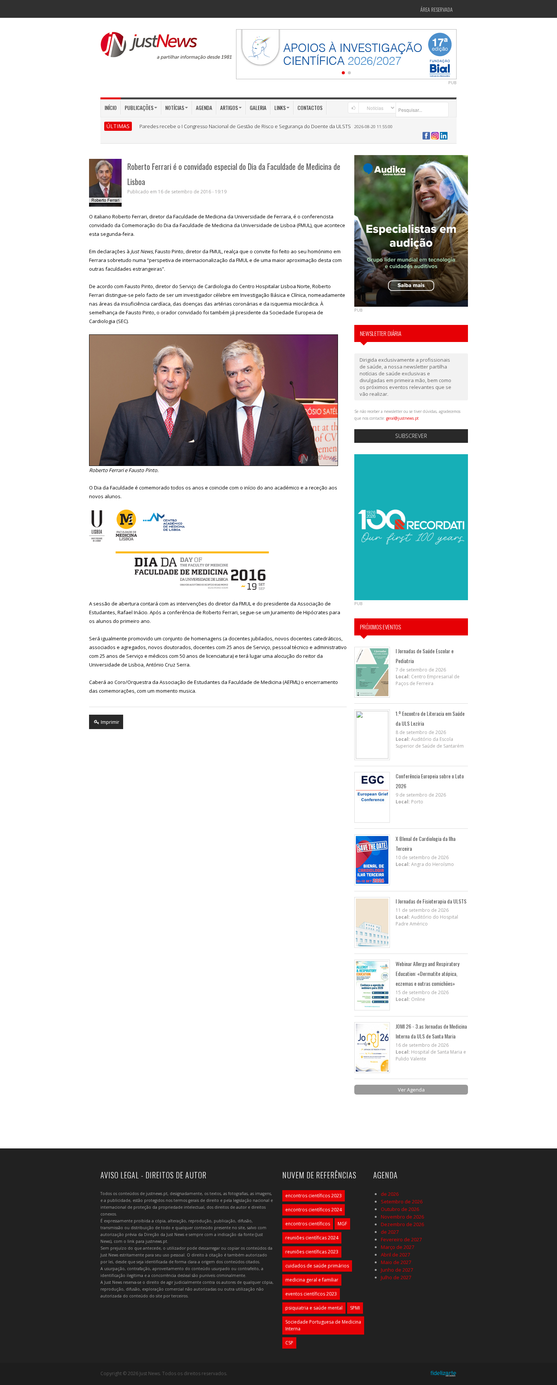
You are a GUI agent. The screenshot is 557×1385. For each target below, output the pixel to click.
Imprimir (109, 721)
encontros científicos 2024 (313, 1209)
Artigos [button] (229, 107)
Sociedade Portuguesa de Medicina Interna (323, 1325)
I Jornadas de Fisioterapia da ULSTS (431, 901)
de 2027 (390, 1231)
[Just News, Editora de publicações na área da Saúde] (166, 48)
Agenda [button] (204, 107)
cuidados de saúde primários (317, 1266)
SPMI (355, 1308)
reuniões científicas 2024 (311, 1237)
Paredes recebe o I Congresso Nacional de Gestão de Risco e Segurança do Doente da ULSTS (245, 126)
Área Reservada (436, 9)
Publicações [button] (139, 107)
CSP (289, 1343)
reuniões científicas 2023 (311, 1252)
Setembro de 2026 (401, 1201)
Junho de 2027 (397, 1269)
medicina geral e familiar (311, 1280)
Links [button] (280, 107)
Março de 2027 (397, 1247)
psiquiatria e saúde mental (314, 1308)
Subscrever (411, 435)
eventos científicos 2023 (311, 1294)
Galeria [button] (258, 107)
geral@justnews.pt (402, 418)
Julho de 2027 (396, 1277)
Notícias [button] (174, 107)
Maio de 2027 (396, 1262)
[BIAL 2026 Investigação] (346, 53)
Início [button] (111, 107)
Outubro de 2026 (400, 1209)
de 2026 (390, 1194)
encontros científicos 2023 (313, 1195)
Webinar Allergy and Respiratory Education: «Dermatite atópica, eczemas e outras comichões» (427, 973)
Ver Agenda (411, 1089)
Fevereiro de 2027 (401, 1239)
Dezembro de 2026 (402, 1224)
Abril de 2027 (395, 1254)
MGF (342, 1223)
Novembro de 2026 (402, 1216)
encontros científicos (307, 1223)
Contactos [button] (309, 107)
